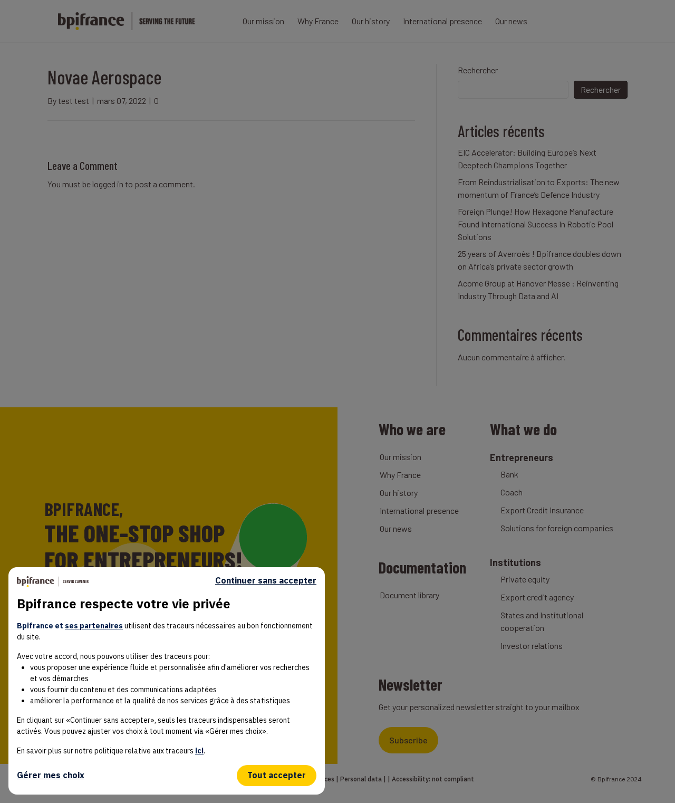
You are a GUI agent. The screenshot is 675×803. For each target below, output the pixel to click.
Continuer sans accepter (265, 581)
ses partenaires (94, 625)
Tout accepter (276, 775)
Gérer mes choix (50, 775)
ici (199, 751)
